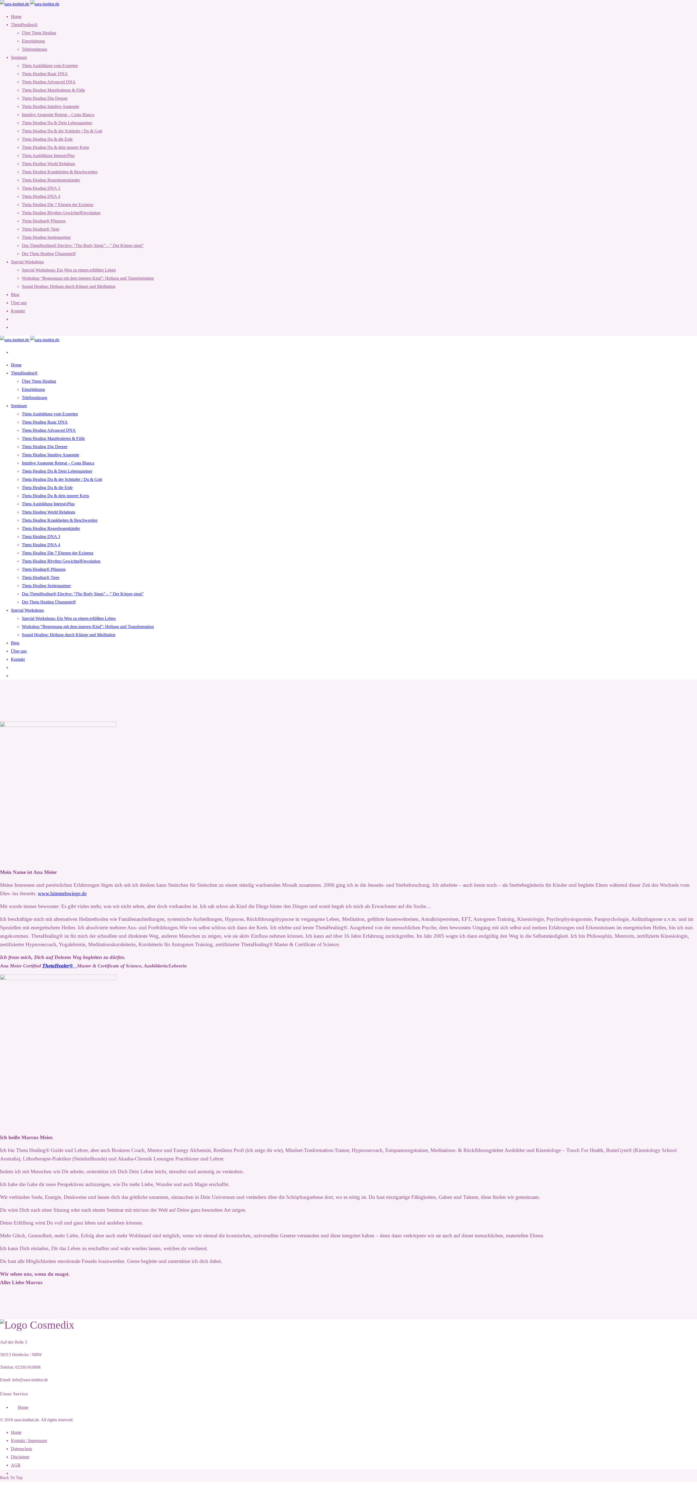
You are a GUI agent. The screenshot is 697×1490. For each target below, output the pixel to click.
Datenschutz (21, 1448)
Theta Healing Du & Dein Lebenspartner (57, 122)
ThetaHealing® (24, 24)
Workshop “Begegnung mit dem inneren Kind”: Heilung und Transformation (88, 278)
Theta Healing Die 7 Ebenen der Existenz (57, 204)
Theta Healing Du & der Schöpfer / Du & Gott (62, 131)
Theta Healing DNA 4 (41, 196)
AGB (15, 1465)
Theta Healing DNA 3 (41, 188)
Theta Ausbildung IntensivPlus (48, 155)
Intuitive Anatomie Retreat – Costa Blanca (58, 114)
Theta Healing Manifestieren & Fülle (53, 90)
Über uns (19, 302)
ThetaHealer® (59, 966)
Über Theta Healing (39, 33)
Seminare (19, 57)
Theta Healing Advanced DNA (49, 82)
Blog (15, 294)
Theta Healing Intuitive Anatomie (50, 106)
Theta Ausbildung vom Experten (50, 65)
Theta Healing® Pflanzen (44, 221)
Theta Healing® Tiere (40, 229)
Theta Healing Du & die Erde (47, 139)
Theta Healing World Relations (48, 163)
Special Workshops (27, 262)
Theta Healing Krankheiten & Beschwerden (59, 172)
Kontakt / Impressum (29, 1440)
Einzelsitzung (33, 41)
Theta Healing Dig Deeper (45, 98)
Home (16, 16)
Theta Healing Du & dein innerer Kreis (55, 147)
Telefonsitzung (34, 49)
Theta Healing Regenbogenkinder (51, 180)
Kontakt (18, 311)
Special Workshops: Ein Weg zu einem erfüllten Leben (69, 270)
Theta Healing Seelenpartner (46, 237)
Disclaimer (20, 1457)
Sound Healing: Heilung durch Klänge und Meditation (68, 286)
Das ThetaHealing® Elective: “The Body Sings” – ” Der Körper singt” (83, 245)
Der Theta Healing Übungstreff (49, 253)
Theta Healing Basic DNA (45, 73)
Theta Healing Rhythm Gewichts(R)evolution (61, 212)
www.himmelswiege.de (62, 893)
